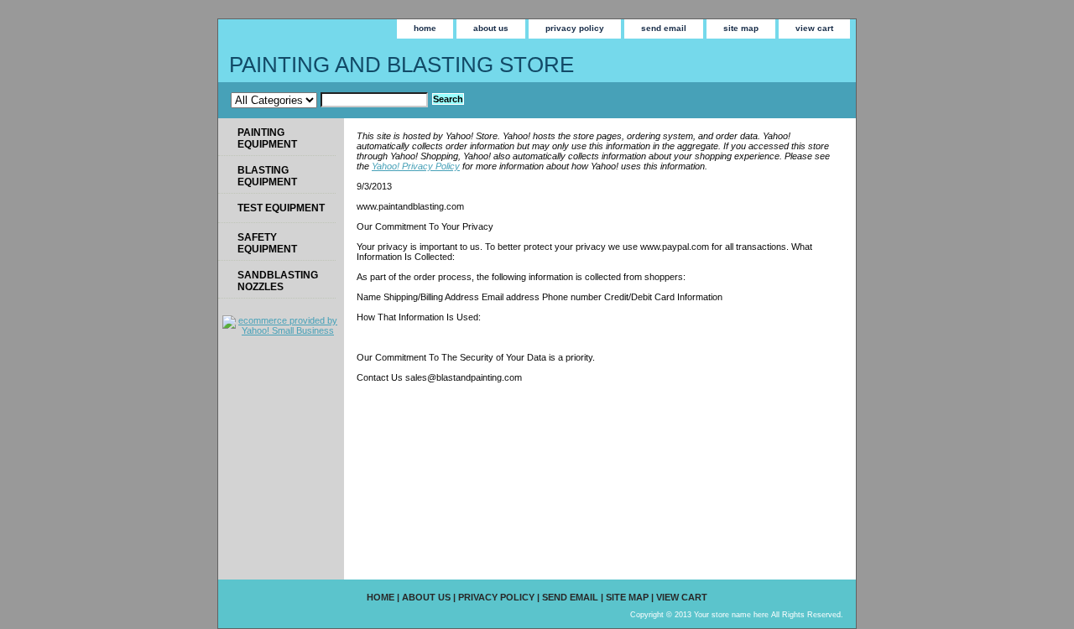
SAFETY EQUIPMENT (267, 243)
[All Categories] (329, 100)
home (425, 28)
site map (741, 28)
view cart (814, 28)
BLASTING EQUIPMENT (267, 176)
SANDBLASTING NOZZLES (277, 281)
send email (663, 28)
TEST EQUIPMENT (281, 208)
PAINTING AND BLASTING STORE (401, 64)
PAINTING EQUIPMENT (267, 138)
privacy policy (574, 28)
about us (490, 28)
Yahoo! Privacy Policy (416, 166)
